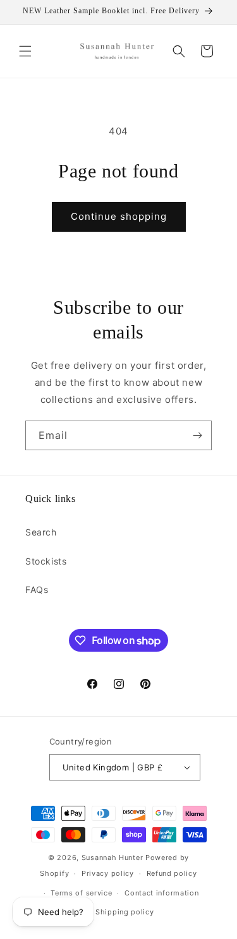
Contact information (161, 892)
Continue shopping (119, 216)
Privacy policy (108, 873)
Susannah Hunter (112, 857)
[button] (25, 51)
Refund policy (172, 873)
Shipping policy (124, 911)
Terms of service (81, 892)
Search (41, 532)
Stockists (45, 561)
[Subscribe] (197, 435)
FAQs (36, 589)
